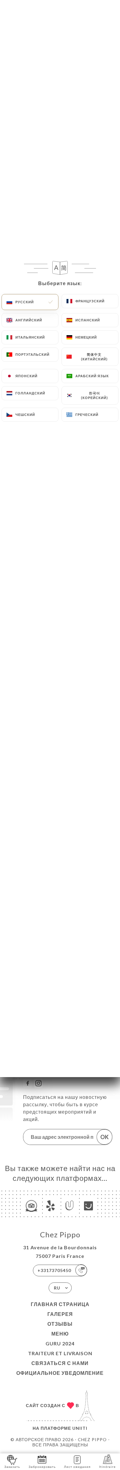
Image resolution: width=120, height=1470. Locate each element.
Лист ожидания (77, 1466)
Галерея (60, 1314)
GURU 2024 (60, 1343)
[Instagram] (38, 1083)
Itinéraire (107, 1466)
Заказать (12, 1466)
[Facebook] (27, 1083)
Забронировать (42, 1466)
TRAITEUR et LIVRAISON (60, 1353)
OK (104, 1137)
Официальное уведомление (60, 1373)
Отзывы (60, 1324)
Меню (60, 1333)
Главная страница (60, 1304)
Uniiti (79, 1428)
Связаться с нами (60, 1363)
